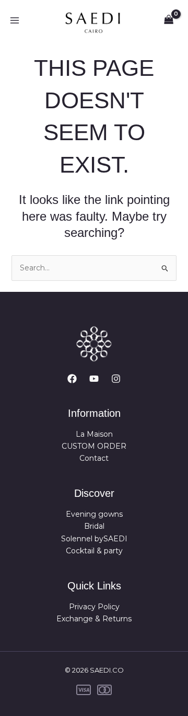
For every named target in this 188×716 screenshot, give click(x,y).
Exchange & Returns (94, 618)
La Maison (94, 434)
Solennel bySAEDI (94, 538)
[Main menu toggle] (14, 20)
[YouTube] (94, 378)
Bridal (94, 526)
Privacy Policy (94, 606)
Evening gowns (94, 514)
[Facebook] (72, 378)
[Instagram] (116, 378)
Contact (94, 458)
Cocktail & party (94, 550)
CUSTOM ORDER (94, 446)
